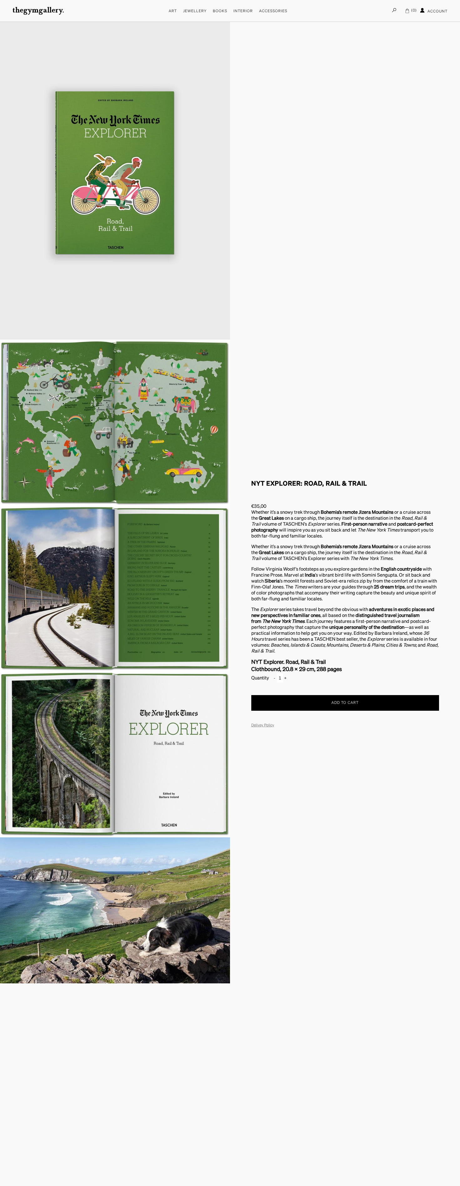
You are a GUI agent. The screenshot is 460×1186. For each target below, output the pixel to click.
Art (173, 11)
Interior (243, 11)
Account (436, 11)
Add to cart (345, 703)
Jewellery (195, 11)
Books (220, 11)
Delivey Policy (262, 725)
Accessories (273, 11)
